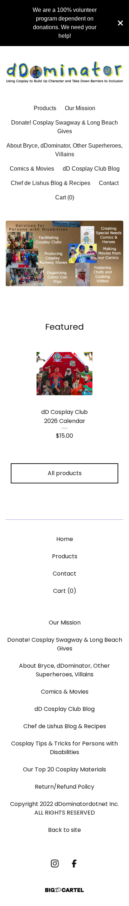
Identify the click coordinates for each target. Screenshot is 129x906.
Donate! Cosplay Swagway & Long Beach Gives (64, 127)
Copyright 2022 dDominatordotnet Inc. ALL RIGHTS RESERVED (64, 808)
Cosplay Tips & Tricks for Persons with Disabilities (64, 747)
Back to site (64, 830)
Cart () (64, 197)
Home (64, 539)
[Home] (64, 72)
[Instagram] (54, 863)
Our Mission (80, 108)
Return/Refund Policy (64, 787)
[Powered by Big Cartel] (64, 890)
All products (65, 473)
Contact (109, 183)
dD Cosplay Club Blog (91, 169)
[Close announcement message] (120, 23)
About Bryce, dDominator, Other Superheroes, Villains (64, 150)
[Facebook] (74, 863)
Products (45, 108)
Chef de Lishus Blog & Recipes (50, 183)
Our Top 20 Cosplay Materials (64, 769)
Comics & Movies (32, 169)
